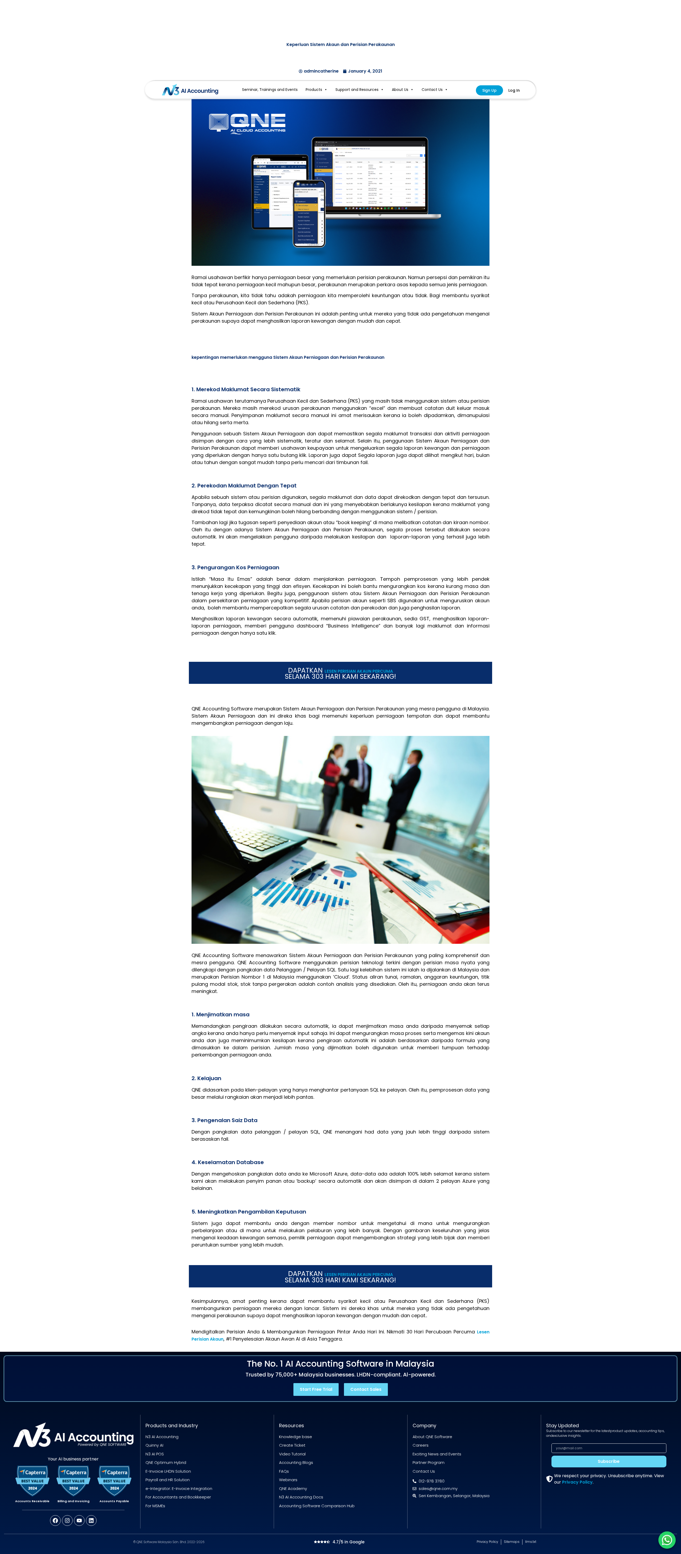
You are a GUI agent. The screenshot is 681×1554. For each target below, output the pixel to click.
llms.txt (530, 1541)
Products (314, 89)
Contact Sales (365, 1389)
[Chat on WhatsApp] (667, 1540)
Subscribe (609, 1461)
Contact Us (432, 89)
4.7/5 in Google (348, 1542)
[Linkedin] (91, 1520)
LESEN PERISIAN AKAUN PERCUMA (359, 671)
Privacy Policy (577, 1482)
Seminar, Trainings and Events (270, 89)
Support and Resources (357, 89)
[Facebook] (55, 1520)
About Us (400, 89)
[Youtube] (79, 1520)
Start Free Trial (316, 1389)
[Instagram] (67, 1520)
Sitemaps (512, 1541)
